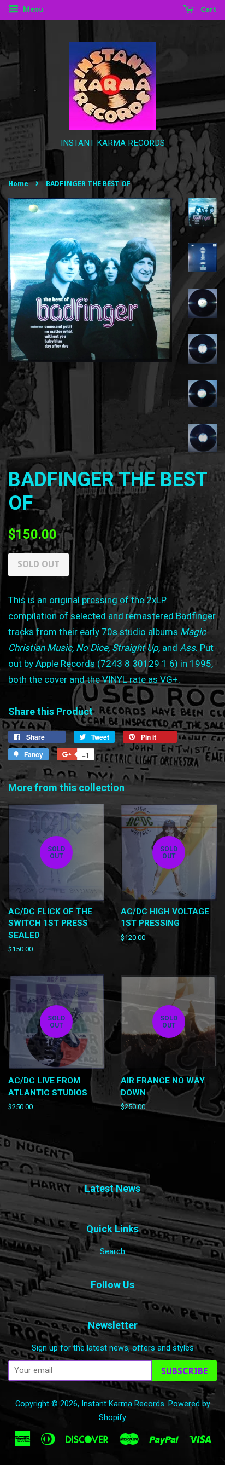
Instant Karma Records (122, 1404)
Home (18, 184)
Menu (32, 9)
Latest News (112, 1188)
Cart (207, 9)
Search (112, 1251)
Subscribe (184, 1371)
